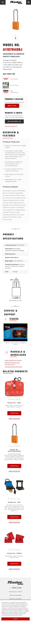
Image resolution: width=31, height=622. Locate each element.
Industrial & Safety (15, 591)
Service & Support (15, 598)
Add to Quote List (14, 418)
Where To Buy (17, 588)
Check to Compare (15, 399)
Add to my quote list (14, 121)
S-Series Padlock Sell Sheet (13, 367)
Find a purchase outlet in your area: (14, 102)
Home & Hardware (15, 595)
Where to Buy (12, 106)
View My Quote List (11, 126)
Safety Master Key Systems (13, 360)
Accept (15, 618)
